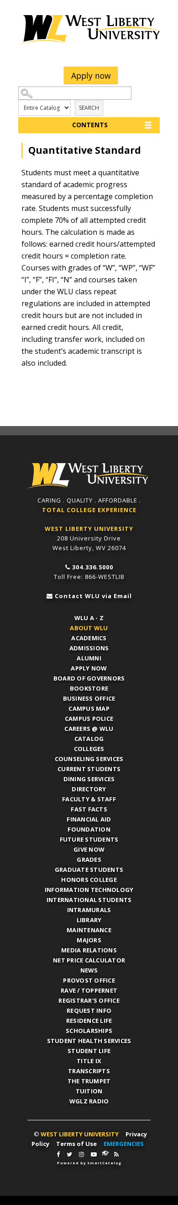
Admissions (89, 648)
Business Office (89, 698)
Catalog (89, 739)
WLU (88, 475)
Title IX (89, 1061)
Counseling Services (89, 759)
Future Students (89, 839)
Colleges (89, 749)
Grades (89, 859)
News (89, 970)
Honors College (89, 879)
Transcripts (89, 1071)
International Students (89, 900)
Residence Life (89, 1020)
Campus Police (89, 718)
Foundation (89, 829)
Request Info (89, 1010)
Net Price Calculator (89, 960)
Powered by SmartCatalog (89, 1163)
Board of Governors (89, 678)
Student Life (89, 1051)
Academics (88, 638)
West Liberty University (89, 29)
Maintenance (89, 930)
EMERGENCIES (124, 1144)
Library (89, 920)
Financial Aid (89, 819)
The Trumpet (89, 1081)
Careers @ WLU (88, 728)
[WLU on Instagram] (81, 1154)
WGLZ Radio (89, 1101)
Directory (89, 789)
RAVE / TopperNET (89, 990)
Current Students (89, 769)
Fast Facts (89, 809)
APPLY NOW (89, 668)
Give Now (89, 849)
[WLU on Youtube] (94, 1154)
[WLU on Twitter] (69, 1154)
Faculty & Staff (89, 799)
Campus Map (89, 708)
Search (89, 108)
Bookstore (89, 688)
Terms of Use (76, 1144)
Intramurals (89, 910)
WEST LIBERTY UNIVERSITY (89, 528)
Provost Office (89, 980)
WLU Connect (105, 1153)
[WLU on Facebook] (58, 1154)
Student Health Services (89, 1041)
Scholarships (89, 1031)
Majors (89, 940)
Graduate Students (89, 869)
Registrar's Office (89, 1000)
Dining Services (89, 779)
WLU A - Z (89, 618)
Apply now (91, 75)
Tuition (89, 1091)
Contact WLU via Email (93, 596)
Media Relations (89, 950)
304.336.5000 (92, 567)
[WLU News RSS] (116, 1154)
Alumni (89, 658)
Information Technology (89, 890)
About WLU (89, 628)
